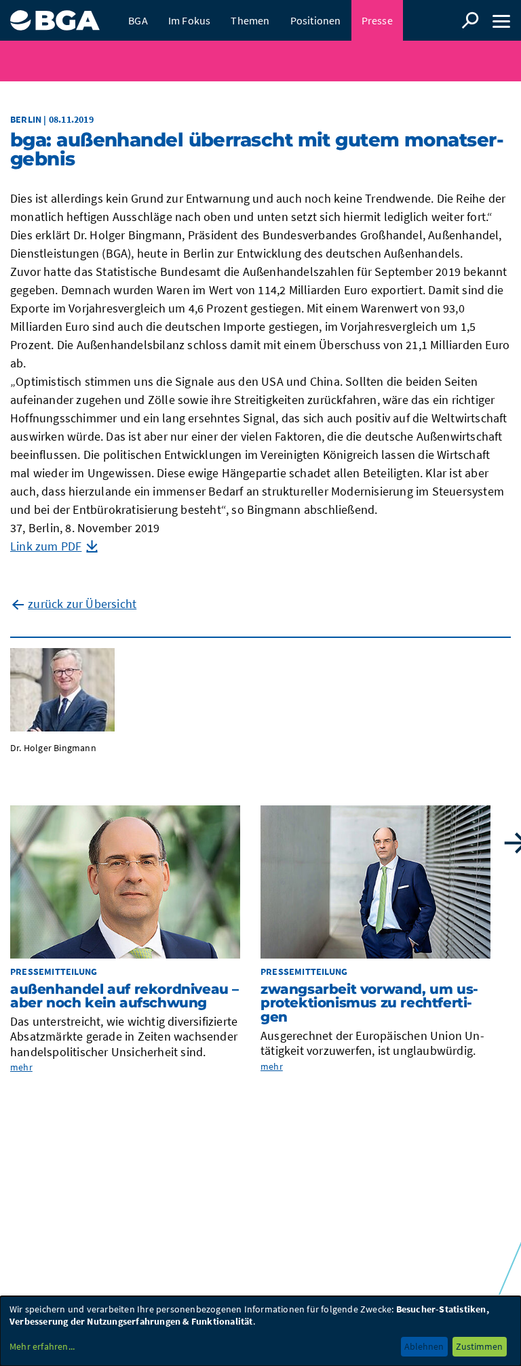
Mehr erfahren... (42, 1346)
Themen (250, 20)
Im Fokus (189, 20)
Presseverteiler (165, 61)
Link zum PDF (45, 546)
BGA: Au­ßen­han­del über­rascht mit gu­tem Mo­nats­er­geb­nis (257, 149)
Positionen (315, 20)
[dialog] (260, 1331)
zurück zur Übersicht (82, 603)
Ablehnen (424, 1346)
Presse (377, 20)
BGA (138, 20)
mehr (21, 1067)
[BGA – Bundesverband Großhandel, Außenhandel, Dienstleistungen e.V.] (55, 15)
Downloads (364, 61)
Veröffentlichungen (246, 61)
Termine (313, 61)
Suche (470, 20)
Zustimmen (479, 1346)
